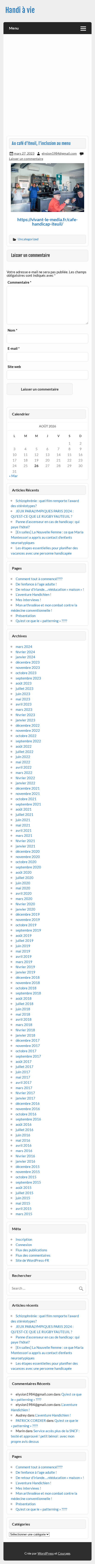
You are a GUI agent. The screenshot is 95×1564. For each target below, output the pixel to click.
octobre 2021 (26, 799)
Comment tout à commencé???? (39, 579)
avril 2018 (24, 1019)
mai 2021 (23, 825)
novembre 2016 (28, 1109)
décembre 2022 (28, 725)
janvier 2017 (25, 1098)
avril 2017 (24, 1082)
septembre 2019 (28, 930)
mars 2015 (24, 1214)
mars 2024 (24, 646)
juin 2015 (23, 1198)
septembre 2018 (28, 993)
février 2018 (25, 1030)
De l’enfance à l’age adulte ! (36, 584)
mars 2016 (24, 1151)
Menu (14, 28)
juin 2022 (23, 757)
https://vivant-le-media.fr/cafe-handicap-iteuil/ (47, 221)
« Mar (13, 476)
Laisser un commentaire (26, 159)
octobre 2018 (26, 988)
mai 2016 (23, 1140)
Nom (12, 330)
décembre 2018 (28, 977)
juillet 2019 (24, 940)
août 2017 (24, 1061)
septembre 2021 (28, 804)
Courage (64, 1553)
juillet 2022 (24, 752)
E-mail (14, 348)
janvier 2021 (25, 846)
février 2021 (25, 841)
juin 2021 (23, 820)
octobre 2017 (26, 1051)
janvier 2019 (25, 972)
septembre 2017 (28, 1056)
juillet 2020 (24, 878)
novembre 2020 (28, 857)
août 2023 (24, 683)
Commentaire (19, 282)
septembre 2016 (28, 1119)
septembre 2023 (28, 678)
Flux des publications (31, 1250)
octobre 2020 (26, 862)
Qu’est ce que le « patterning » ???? (41, 621)
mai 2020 (23, 888)
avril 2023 (24, 704)
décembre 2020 (28, 851)
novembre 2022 (28, 730)
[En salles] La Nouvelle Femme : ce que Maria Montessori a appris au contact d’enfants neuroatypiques (47, 537)
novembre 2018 (28, 983)
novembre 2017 (28, 1046)
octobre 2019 (26, 925)
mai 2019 (23, 951)
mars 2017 (24, 1088)
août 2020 (24, 872)
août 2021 (24, 809)
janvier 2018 (25, 1035)
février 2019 (25, 967)
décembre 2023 (28, 662)
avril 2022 (24, 767)
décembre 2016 (28, 1103)
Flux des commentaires (33, 1255)
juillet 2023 (24, 688)
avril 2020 (24, 893)
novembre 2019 (28, 919)
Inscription (24, 1239)
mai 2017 (23, 1077)
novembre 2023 (28, 667)
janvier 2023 (25, 720)
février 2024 (25, 652)
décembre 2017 (28, 1040)
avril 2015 (24, 1208)
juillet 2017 (24, 1066)
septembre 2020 (28, 867)
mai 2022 (23, 762)
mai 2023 (23, 699)
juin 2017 (23, 1072)
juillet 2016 (24, 1130)
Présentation (26, 616)
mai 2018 (23, 1014)
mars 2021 (24, 835)
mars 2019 (24, 962)
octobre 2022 (26, 736)
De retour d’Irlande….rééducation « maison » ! (50, 589)
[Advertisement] (47, 86)
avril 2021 (24, 830)
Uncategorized (28, 239)
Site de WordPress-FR (32, 1260)
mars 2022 (24, 772)
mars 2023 (24, 709)
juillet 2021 (24, 814)
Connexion (24, 1245)
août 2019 (24, 935)
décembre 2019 (28, 914)
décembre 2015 (28, 1166)
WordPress (46, 1553)
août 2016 (24, 1124)
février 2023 (25, 715)
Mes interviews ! (28, 600)
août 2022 (24, 746)
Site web (14, 366)
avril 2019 (24, 956)
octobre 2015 (26, 1177)
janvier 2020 (25, 909)
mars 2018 (24, 1025)
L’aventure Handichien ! (33, 594)
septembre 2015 (28, 1182)
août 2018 (24, 998)
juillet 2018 (24, 1004)
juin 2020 (23, 883)
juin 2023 (23, 694)
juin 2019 (23, 946)
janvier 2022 (25, 783)
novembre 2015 (28, 1172)
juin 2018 (23, 1009)
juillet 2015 (24, 1193)
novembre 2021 (28, 793)
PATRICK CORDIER (31, 1420)
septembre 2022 (28, 741)
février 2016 (25, 1156)
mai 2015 (23, 1203)
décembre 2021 (28, 788)
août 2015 (24, 1187)
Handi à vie (20, 10)
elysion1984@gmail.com (59, 153)
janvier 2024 (25, 657)
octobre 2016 (26, 1114)
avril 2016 (24, 1145)
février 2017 (25, 1093)
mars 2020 (24, 899)
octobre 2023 (26, 673)
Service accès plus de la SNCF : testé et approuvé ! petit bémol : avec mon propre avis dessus (45, 1436)
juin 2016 (23, 1135)
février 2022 (25, 778)
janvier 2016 (25, 1161)
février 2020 (25, 904)
